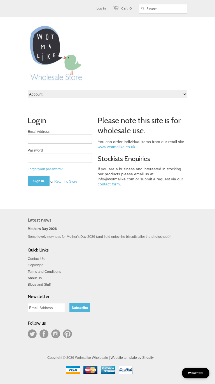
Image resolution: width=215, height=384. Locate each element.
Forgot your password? (45, 169)
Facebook (43, 333)
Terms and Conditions (44, 272)
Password (35, 150)
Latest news (40, 220)
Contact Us (36, 259)
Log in (101, 8)
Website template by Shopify (132, 358)
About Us (35, 278)
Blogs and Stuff (39, 285)
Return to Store (65, 181)
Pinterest (67, 333)
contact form (109, 184)
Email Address (39, 132)
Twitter (32, 333)
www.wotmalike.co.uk (116, 147)
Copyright (35, 265)
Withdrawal (195, 372)
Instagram (55, 333)
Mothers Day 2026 (42, 229)
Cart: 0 (126, 8)
